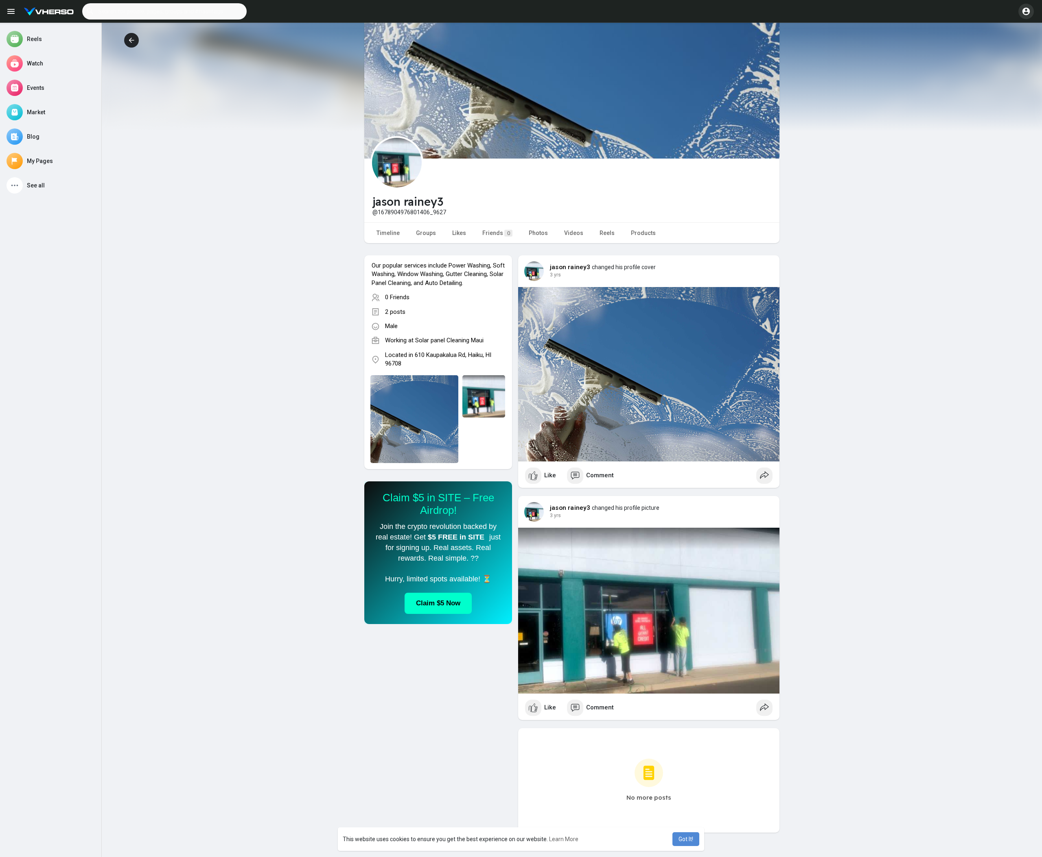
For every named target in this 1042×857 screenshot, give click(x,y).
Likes (459, 233)
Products (643, 233)
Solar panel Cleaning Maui (449, 340)
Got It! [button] (686, 839)
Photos (538, 233)
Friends (496, 233)
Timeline (388, 233)
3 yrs (555, 275)
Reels (607, 233)
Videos (573, 233)
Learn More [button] (563, 839)
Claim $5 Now (438, 603)
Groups (426, 233)
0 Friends (397, 297)
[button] (164, 11)
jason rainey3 (570, 267)
